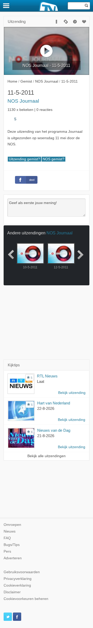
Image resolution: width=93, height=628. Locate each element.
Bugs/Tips (12, 545)
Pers (7, 551)
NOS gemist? (53, 159)
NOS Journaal (23, 101)
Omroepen (12, 525)
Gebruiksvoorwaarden (22, 572)
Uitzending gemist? (24, 159)
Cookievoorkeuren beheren (26, 599)
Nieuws (10, 531)
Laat (40, 381)
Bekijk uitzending (72, 393)
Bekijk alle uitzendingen (46, 456)
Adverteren (13, 558)
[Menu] (6, 6)
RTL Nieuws (47, 376)
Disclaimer (12, 592)
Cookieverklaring (17, 585)
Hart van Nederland (53, 403)
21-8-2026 (45, 436)
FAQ (7, 538)
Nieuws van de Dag (53, 430)
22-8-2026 (45, 408)
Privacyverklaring (18, 579)
